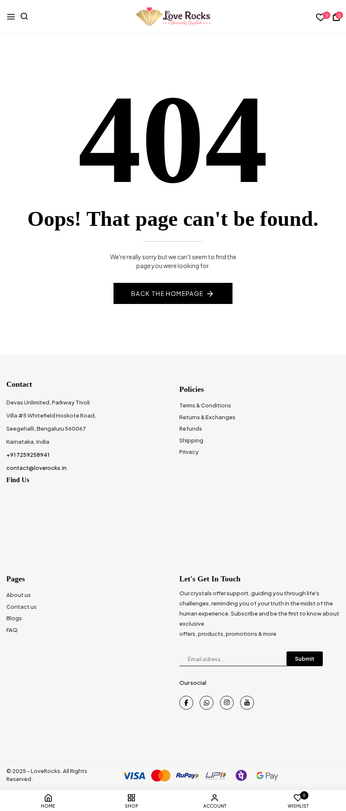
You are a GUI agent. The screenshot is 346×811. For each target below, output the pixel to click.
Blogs (14, 618)
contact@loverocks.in (36, 467)
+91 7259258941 (27, 454)
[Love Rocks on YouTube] (247, 703)
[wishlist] (321, 17)
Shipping (191, 440)
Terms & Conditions (205, 405)
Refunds (190, 428)
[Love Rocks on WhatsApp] (207, 703)
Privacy (189, 451)
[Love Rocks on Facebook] (186, 703)
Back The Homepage (167, 293)
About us (18, 594)
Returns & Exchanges (207, 417)
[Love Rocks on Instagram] (227, 703)
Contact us (21, 606)
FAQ (12, 630)
